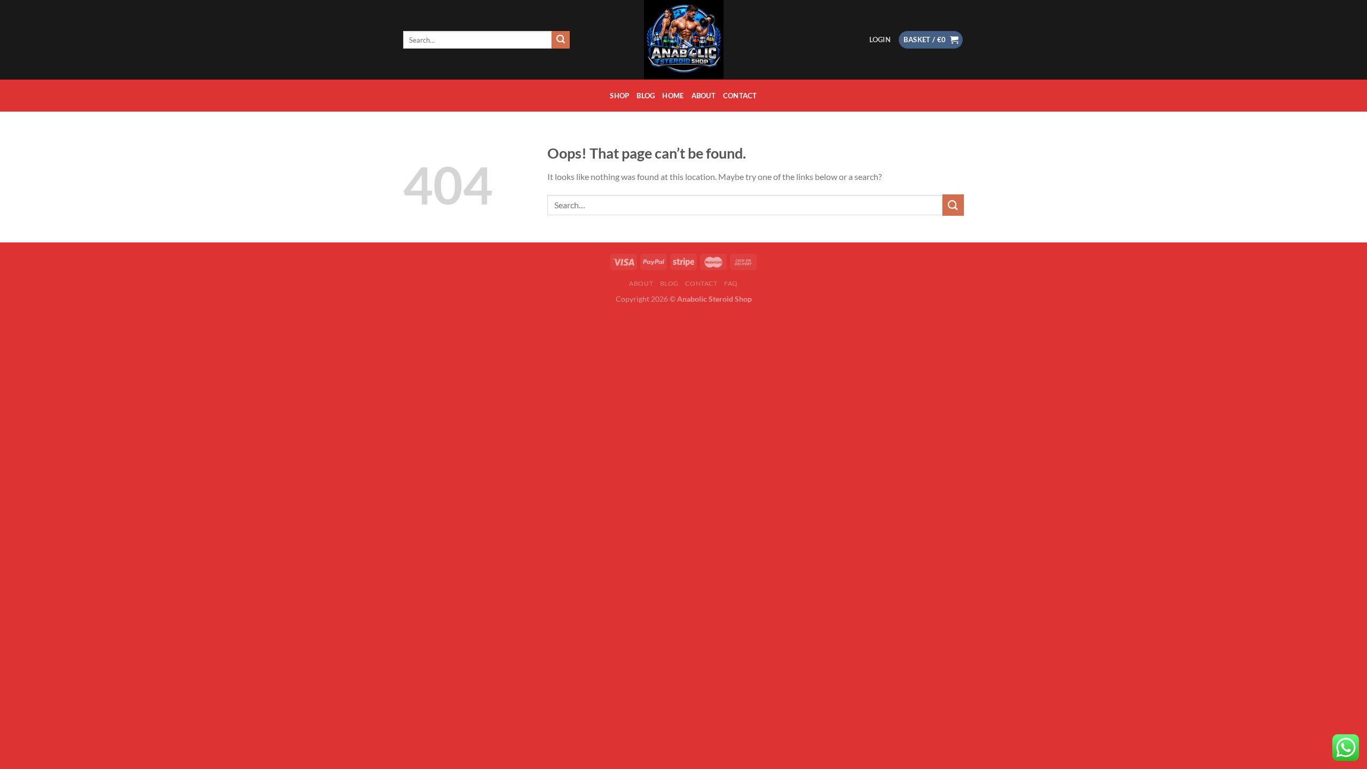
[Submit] (561, 40)
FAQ (731, 283)
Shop (619, 95)
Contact (740, 95)
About (704, 95)
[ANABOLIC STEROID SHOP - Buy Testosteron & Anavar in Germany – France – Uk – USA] (683, 40)
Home (673, 95)
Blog (646, 95)
